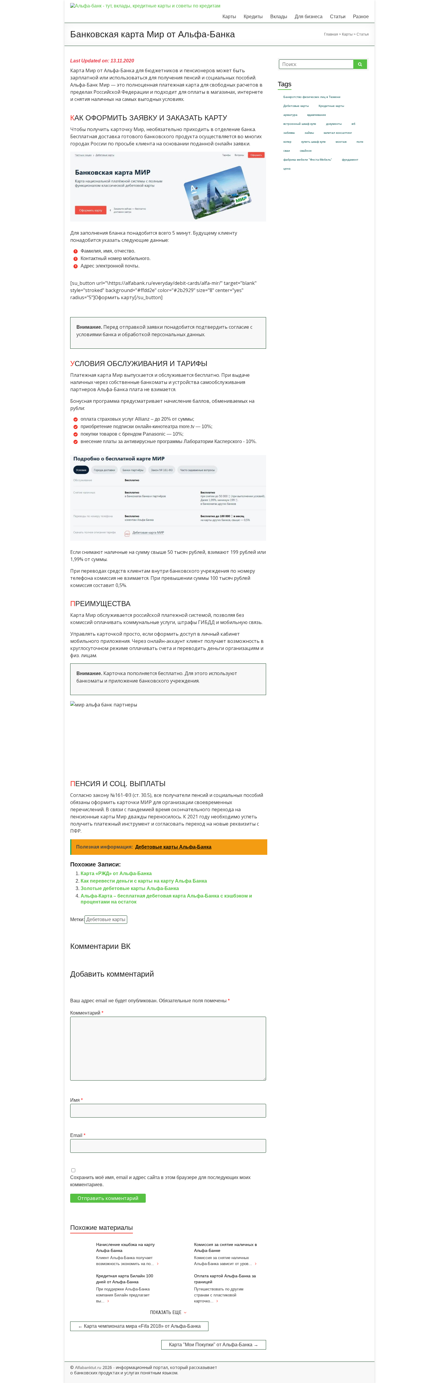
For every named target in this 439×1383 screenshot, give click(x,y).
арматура (290, 114)
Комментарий (86, 1012)
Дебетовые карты (105, 919)
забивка (289, 132)
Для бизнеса (309, 16)
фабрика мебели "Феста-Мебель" (307, 159)
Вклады (278, 16)
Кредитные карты (331, 105)
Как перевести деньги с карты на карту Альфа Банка (144, 880)
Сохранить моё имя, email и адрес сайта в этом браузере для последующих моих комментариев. (160, 1181)
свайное (306, 150)
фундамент (350, 159)
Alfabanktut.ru (88, 1367)
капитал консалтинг (338, 132)
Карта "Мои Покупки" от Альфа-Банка (213, 1344)
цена (287, 168)
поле (360, 141)
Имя (76, 1100)
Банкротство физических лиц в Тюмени (311, 97)
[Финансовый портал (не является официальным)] (145, 5)
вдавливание (316, 114)
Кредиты (253, 16)
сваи (286, 150)
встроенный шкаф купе (299, 123)
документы (334, 123)
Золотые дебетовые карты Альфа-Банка (130, 888)
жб (353, 123)
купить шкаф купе (313, 141)
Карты (229, 16)
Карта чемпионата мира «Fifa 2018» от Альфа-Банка (139, 1326)
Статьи (338, 16)
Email (77, 1135)
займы (309, 132)
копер (287, 141)
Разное (361, 16)
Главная (331, 34)
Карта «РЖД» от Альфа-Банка (116, 873)
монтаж (341, 141)
